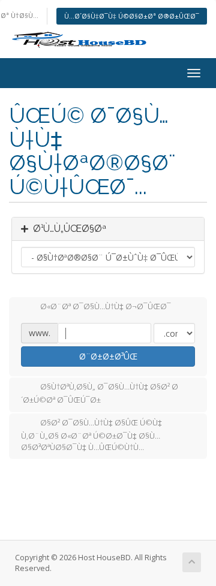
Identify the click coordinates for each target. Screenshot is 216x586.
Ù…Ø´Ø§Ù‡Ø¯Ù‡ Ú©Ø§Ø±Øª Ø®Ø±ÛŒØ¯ (131, 15)
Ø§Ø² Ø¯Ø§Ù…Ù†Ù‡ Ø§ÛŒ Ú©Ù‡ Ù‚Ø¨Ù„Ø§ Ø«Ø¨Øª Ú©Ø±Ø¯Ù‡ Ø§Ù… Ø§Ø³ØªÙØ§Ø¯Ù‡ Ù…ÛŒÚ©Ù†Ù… (91, 435)
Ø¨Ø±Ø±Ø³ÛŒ (108, 356)
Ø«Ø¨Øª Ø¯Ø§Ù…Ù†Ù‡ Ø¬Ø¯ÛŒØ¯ (105, 306)
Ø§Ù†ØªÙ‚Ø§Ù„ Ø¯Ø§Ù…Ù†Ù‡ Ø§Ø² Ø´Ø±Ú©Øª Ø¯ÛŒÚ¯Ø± (99, 394)
